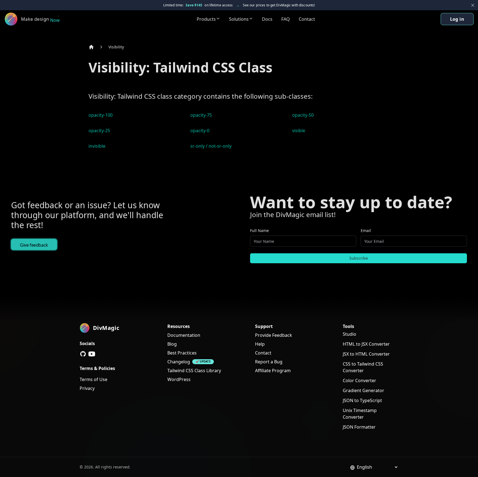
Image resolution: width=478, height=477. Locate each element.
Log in (457, 19)
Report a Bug (268, 362)
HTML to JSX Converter (366, 344)
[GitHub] (83, 354)
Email (366, 230)
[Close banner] (472, 5)
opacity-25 (99, 130)
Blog (172, 344)
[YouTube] (92, 354)
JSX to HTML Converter (366, 354)
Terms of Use (93, 379)
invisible (97, 146)
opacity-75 (201, 115)
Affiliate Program (273, 370)
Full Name (259, 230)
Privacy (87, 388)
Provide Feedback (273, 335)
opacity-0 (199, 130)
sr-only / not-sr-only (211, 146)
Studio (349, 334)
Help (260, 344)
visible (298, 130)
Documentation (183, 335)
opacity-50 (303, 115)
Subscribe (358, 258)
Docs (267, 19)
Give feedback (34, 245)
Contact (307, 19)
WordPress (179, 379)
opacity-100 (101, 115)
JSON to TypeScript (362, 400)
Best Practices (182, 353)
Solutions (239, 19)
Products (206, 19)
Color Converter (359, 380)
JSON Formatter (359, 427)
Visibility (116, 46)
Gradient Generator (363, 390)
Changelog (178, 362)
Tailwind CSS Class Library (194, 370)
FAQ (285, 19)
